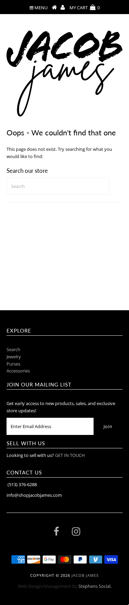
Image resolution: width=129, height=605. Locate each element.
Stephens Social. (94, 586)
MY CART (84, 7)
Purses (13, 364)
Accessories (18, 371)
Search (13, 349)
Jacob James (85, 575)
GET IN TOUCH (70, 455)
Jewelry (14, 357)
